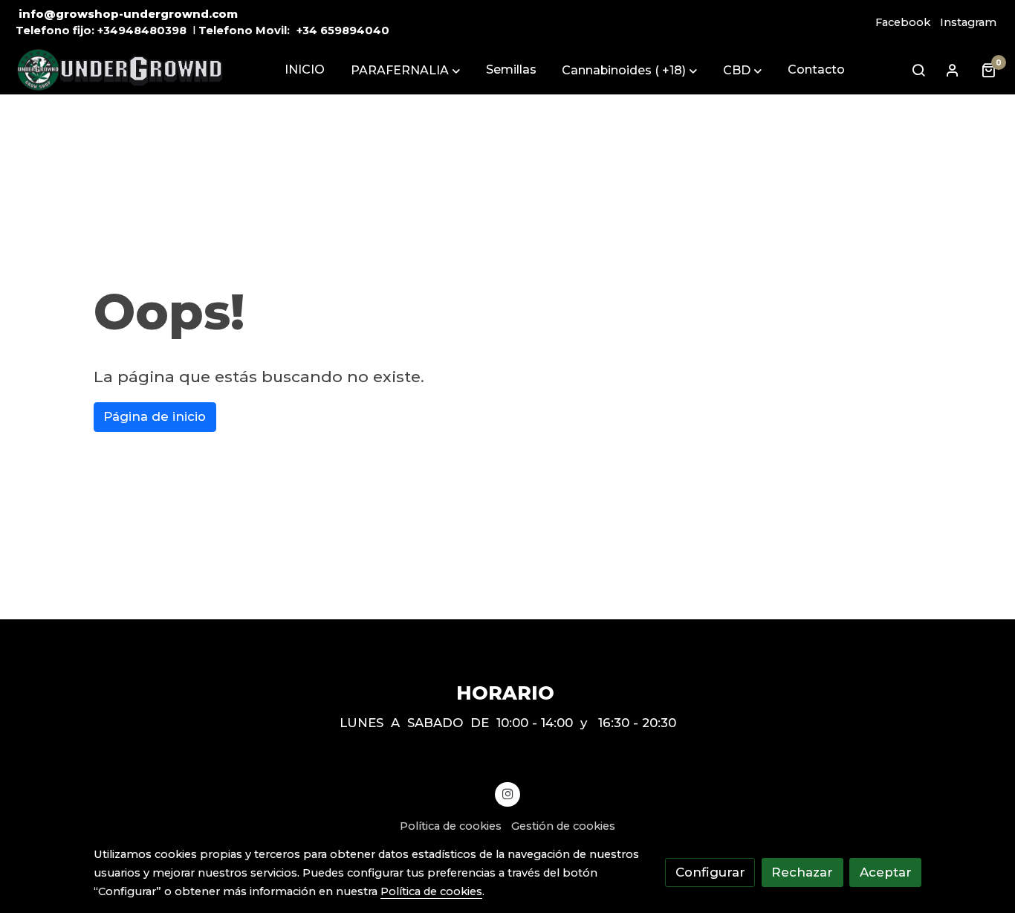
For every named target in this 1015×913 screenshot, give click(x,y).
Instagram (968, 22)
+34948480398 (142, 30)
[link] (120, 70)
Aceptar (886, 872)
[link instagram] (507, 793)
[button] (405, 70)
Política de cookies (451, 826)
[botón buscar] (918, 69)
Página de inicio (154, 416)
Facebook (902, 22)
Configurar (710, 872)
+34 (306, 30)
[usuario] (952, 69)
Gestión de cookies (563, 826)
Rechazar (802, 872)
